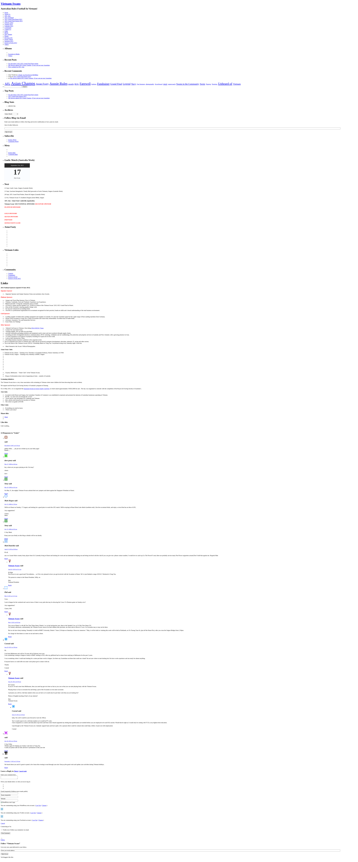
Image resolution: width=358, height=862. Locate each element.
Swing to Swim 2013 (10, 43)
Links (6, 31)
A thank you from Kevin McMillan (28, 75)
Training (214, 84)
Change (44, 805)
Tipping (208, 84)
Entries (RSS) (12, 140)
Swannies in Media (13, 54)
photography (150, 84)
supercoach (172, 84)
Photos (6, 36)
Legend (127, 83)
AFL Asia (7, 16)
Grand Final (116, 84)
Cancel (3, 823)
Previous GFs (8, 38)
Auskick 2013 (8, 24)
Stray (16, 771)
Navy (133, 84)
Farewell (85, 83)
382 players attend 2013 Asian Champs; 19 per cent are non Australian (29, 65)
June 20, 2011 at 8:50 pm (14, 681)
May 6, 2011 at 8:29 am (14, 622)
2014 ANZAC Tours (37, 328)
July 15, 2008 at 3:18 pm (10, 504)
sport (165, 84)
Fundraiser (103, 83)
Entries (11, 153)
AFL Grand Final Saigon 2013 (13, 21)
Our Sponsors (141, 84)
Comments (13, 154)
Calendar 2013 (8, 26)
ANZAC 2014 (8, 22)
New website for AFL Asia (16, 67)
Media (6, 33)
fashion (93, 84)
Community (7, 28)
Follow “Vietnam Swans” (10, 843)
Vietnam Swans (11, 3)
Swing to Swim (12, 277)
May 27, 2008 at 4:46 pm (10, 464)
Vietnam (237, 84)
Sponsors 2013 (8, 41)
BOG (76, 84)
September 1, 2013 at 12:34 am (12, 761)
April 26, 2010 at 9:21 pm (14, 569)
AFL (7, 83)
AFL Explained (9, 17)
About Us (7, 14)
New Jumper (8, 34)
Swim (202, 84)
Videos (6, 44)
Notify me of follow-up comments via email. (16, 830)
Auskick (10, 273)
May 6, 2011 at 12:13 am (10, 596)
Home (6, 12)
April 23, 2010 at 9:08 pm (11, 549)
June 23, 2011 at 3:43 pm (18, 714)
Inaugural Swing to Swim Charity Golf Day (37, 388)
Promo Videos (8, 39)
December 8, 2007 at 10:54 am (12, 445)
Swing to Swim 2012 (14, 278)
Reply (6, 453)
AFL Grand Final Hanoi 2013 (13, 19)
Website (3, 798)
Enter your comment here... (9, 775)
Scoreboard (158, 84)
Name (5, 795)
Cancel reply (23, 771)
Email (14, 791)
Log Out (38, 805)
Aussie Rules (58, 83)
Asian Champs (23, 83)
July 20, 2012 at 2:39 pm (10, 741)
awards (71, 84)
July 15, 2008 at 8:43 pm (10, 529)
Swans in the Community (187, 84)
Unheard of (225, 83)
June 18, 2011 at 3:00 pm (10, 647)
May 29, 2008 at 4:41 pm (10, 487)
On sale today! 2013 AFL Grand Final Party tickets (23, 63)
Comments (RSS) (13, 141)
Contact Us (7, 29)
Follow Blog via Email (15, 118)
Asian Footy (42, 83)
